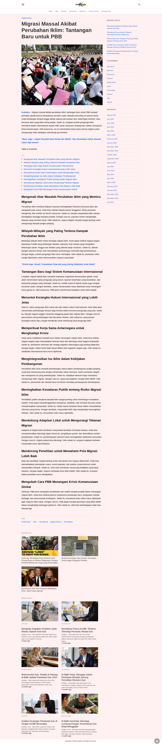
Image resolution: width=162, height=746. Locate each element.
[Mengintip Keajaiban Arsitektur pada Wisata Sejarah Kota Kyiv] (39, 611)
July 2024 (110, 202)
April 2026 (110, 131)
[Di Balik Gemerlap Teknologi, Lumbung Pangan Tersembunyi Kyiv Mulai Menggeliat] (79, 704)
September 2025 (113, 159)
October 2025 (112, 155)
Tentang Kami (106, 11)
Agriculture (66, 716)
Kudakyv (25, 112)
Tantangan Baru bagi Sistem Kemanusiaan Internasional (48, 166)
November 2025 (112, 151)
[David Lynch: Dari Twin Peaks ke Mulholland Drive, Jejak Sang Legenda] (39, 576)
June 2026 (110, 123)
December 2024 (112, 194)
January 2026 (112, 143)
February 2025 (112, 186)
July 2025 (110, 166)
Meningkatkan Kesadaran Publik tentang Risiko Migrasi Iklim (50, 179)
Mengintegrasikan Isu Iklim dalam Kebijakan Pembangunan (50, 176)
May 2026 (110, 127)
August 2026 (111, 115)
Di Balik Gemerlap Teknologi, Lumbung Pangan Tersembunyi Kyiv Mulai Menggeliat (79, 724)
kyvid (109, 86)
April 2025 (110, 178)
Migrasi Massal (55, 522)
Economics (73, 11)
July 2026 (110, 119)
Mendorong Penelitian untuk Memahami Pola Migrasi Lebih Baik (52, 186)
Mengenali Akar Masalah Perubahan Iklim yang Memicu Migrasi (52, 159)
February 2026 (112, 139)
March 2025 (111, 182)
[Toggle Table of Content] (23, 156)
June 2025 (110, 170)
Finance (24, 716)
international (43, 522)
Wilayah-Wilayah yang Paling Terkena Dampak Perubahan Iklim (52, 162)
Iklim (35, 522)
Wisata (109, 102)
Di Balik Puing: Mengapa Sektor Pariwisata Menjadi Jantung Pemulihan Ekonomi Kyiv (76, 677)
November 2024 (112, 198)
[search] (139, 4)
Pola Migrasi (68, 522)
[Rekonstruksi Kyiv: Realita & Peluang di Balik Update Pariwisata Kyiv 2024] (39, 657)
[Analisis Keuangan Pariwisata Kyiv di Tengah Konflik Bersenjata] (39, 704)
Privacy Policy (94, 11)
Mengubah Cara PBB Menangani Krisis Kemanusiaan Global (50, 189)
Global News (26, 18)
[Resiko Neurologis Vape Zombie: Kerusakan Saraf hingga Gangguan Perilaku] (79, 546)
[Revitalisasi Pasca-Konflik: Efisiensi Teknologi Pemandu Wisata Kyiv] (79, 611)
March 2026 (111, 135)
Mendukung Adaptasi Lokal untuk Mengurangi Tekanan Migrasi (51, 183)
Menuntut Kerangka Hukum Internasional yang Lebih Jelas (49, 169)
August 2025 (111, 163)
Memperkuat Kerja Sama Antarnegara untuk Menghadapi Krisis (51, 173)
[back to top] (157, 741)
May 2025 (110, 174)
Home (51, 11)
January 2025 (112, 190)
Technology (66, 623)
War (57, 11)
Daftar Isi (83, 11)
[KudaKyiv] (80, 4)
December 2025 (112, 147)
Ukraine (64, 11)
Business (110, 70)
